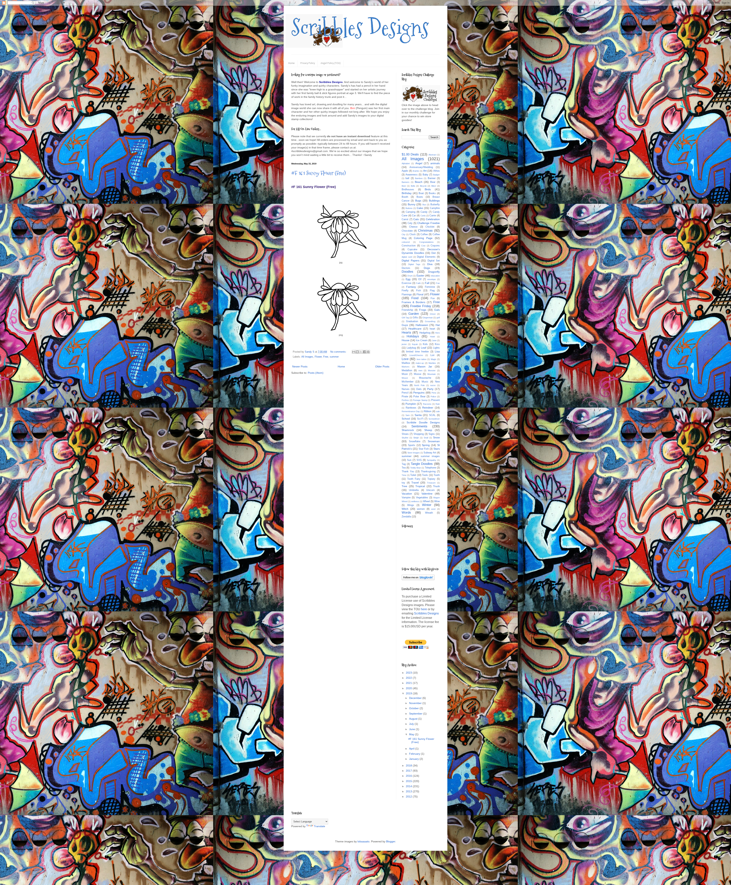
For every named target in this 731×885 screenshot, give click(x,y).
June (412, 729)
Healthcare (414, 328)
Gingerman (427, 317)
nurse (433, 385)
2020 (409, 688)
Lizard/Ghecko (416, 355)
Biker (433, 186)
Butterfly (435, 204)
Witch (405, 508)
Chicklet (429, 226)
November (415, 703)
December (415, 697)
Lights (436, 348)
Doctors (406, 268)
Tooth (437, 475)
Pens (434, 393)
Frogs (422, 309)
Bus (424, 204)
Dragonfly (434, 271)
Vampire (406, 497)
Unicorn (430, 490)
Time (404, 475)
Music (425, 381)
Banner (432, 178)
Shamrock (408, 430)
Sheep (428, 430)
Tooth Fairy (413, 479)
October (414, 708)
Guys (405, 325)
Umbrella (414, 490)
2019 (409, 693)
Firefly (405, 290)
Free (325, 356)
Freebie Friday (420, 306)
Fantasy (411, 286)
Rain (438, 404)
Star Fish (424, 449)
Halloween (422, 325)
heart (432, 328)
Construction (409, 245)
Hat (438, 325)
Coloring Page (423, 238)
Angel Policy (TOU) (331, 63)
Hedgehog (424, 332)
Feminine (430, 287)
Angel (418, 163)
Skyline (405, 438)
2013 (409, 791)
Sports (411, 445)
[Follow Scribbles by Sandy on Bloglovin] (418, 579)
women (421, 509)
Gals (437, 309)
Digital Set (434, 260)
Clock (412, 234)
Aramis (416, 171)
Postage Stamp (420, 400)
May (412, 734)
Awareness (411, 174)
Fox (433, 298)
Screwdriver (434, 419)
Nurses (405, 389)
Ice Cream (421, 340)
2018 (409, 765)
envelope (431, 279)
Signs (432, 434)
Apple (405, 171)
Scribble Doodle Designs (423, 422)
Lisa (437, 351)
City (403, 234)
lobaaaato (363, 841)
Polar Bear (419, 396)
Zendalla (406, 516)
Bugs (418, 200)
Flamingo (407, 294)
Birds (428, 189)
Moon (405, 374)
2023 (409, 672)
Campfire (435, 208)
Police (433, 396)
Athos (436, 171)
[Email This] (354, 352)
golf (438, 317)
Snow (436, 437)
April (412, 748)
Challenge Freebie (428, 223)
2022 (409, 677)
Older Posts (382, 366)
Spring (426, 445)
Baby (425, 174)
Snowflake (414, 441)
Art (425, 170)
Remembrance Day (411, 411)
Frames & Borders (413, 302)
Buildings (434, 200)
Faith (418, 283)
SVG (419, 460)
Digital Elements (426, 257)
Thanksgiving (428, 471)
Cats (416, 219)
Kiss (437, 344)
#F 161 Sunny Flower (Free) (318, 173)
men (420, 370)
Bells (413, 186)
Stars (436, 448)
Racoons (427, 404)
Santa (418, 415)
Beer (404, 186)
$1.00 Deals (410, 154)
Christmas (425, 230)
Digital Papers (410, 260)
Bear (432, 182)
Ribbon (427, 411)
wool (433, 509)
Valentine (427, 493)
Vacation (407, 493)
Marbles (432, 363)
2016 (409, 775)
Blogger (390, 841)
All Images (307, 356)
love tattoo (421, 359)
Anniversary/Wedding (421, 167)
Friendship (407, 310)
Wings (410, 505)
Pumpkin (410, 403)
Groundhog (430, 321)
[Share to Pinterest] (368, 352)
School (406, 418)
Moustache (425, 378)
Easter (420, 275)
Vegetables (422, 497)
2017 (409, 770)
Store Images (413, 453)
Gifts (415, 317)
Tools (425, 475)
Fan (438, 283)
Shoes (405, 434)
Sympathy (431, 460)
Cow (423, 246)
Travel (415, 482)
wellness (415, 501)
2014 (409, 786)
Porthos (405, 400)
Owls (419, 389)
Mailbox (406, 363)
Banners (405, 182)
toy (403, 482)
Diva (430, 264)
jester (404, 344)
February (415, 753)
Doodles (407, 271)
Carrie (432, 215)
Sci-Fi (420, 418)
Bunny (411, 204)
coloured (406, 242)
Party (430, 388)
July (412, 723)
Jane (434, 340)
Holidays (413, 336)
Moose (417, 374)
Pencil (405, 392)
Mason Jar (424, 366)
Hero (437, 333)
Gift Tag (405, 317)
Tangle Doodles (422, 464)
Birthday (407, 193)
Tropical (420, 486)
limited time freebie (417, 351)
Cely (410, 223)
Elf (419, 279)
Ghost (433, 314)
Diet (433, 253)
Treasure (431, 483)
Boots (420, 197)
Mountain (431, 374)
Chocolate (407, 230)
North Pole (419, 385)
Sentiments (419, 426)
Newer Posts (299, 366)
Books (432, 193)
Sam (407, 415)
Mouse (405, 378)
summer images (430, 456)
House (405, 340)
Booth (405, 197)
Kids (425, 344)
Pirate (405, 396)
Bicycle (423, 186)
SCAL (432, 415)
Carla (423, 215)
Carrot (405, 219)
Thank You (408, 471)
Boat (421, 193)
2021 (409, 682)
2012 (409, 796)
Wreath (429, 512)
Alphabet (406, 163)
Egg (408, 279)
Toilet (413, 475)
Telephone (430, 467)
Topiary (431, 479)
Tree (404, 486)
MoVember (407, 381)
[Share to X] (361, 352)
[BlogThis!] (357, 352)
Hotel (432, 336)
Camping (410, 212)
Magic (433, 359)
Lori (432, 355)
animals (435, 163)
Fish (418, 290)
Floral (420, 294)
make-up (420, 363)
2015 (409, 781)
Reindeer (427, 407)
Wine (437, 501)
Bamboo (419, 178)
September (416, 713)
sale (438, 411)
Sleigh (416, 438)
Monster (432, 370)
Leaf (423, 347)
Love (405, 359)
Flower (318, 356)
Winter (426, 505)
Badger (436, 175)
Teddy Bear (415, 468)
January (414, 758)
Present (435, 400)
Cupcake (412, 249)
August (413, 718)
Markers (405, 367)
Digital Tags (414, 264)
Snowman (434, 441)
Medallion (407, 370)
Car (414, 215)
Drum (410, 276)
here (424, 609)
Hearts (406, 332)
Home (291, 63)
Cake (420, 208)
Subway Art (430, 452)
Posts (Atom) (315, 372)
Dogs (427, 267)
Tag (404, 464)
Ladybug (411, 348)
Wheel (426, 501)
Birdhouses (408, 189)
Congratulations (426, 242)
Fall (427, 282)
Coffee (424, 234)
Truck (436, 486)
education (435, 276)
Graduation (412, 321)
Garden (413, 313)
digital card (407, 257)
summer (334, 356)
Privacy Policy (307, 63)
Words (406, 512)
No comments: (338, 351)
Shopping (418, 434)
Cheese (413, 226)
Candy (424, 212)
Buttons (409, 208)
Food (414, 298)
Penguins (419, 392)
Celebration (433, 219)
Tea (404, 467)
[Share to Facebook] (364, 352)
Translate (319, 826)
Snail (426, 438)
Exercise (406, 283)
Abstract (432, 155)
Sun (409, 460)
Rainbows (411, 407)
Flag (432, 290)
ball (407, 178)
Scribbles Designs (360, 27)
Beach (418, 181)
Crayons (435, 245)
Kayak (415, 344)
